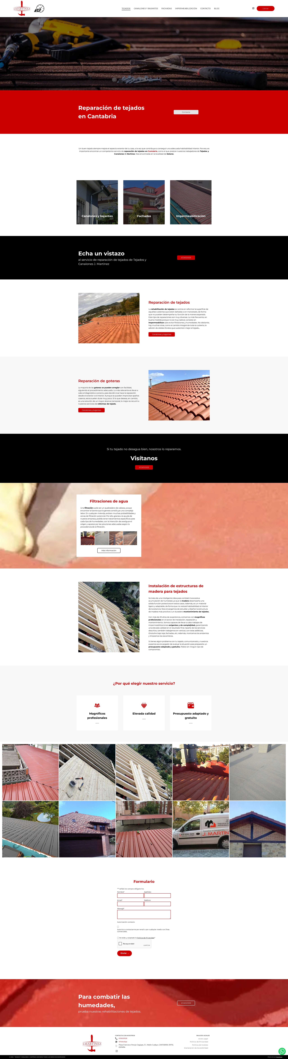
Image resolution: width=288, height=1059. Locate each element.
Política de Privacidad (145, 938)
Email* (119, 900)
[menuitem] (126, 8)
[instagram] (253, 8)
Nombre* (120, 892)
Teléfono (147, 900)
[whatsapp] (282, 1052)
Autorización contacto (126, 922)
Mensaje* (120, 909)
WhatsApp (123, 1042)
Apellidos (147, 892)
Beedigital (279, 1057)
